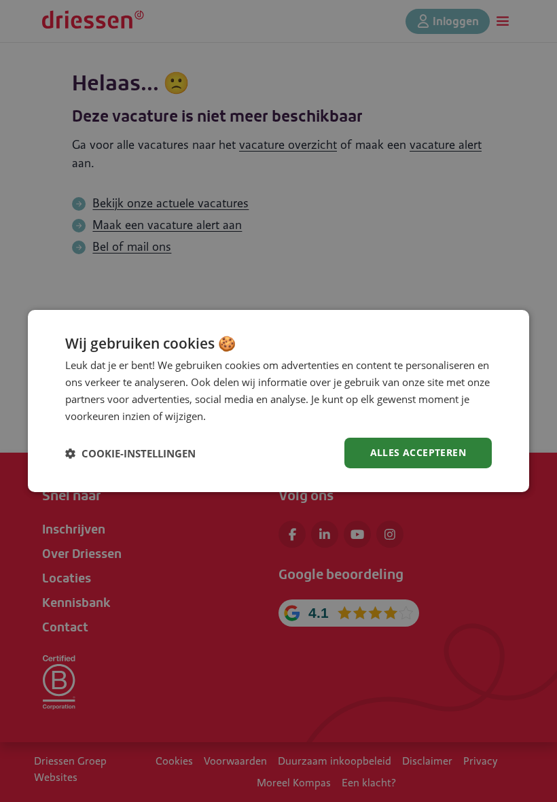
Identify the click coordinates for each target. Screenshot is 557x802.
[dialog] (278, 401)
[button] (130, 453)
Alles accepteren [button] (418, 452)
